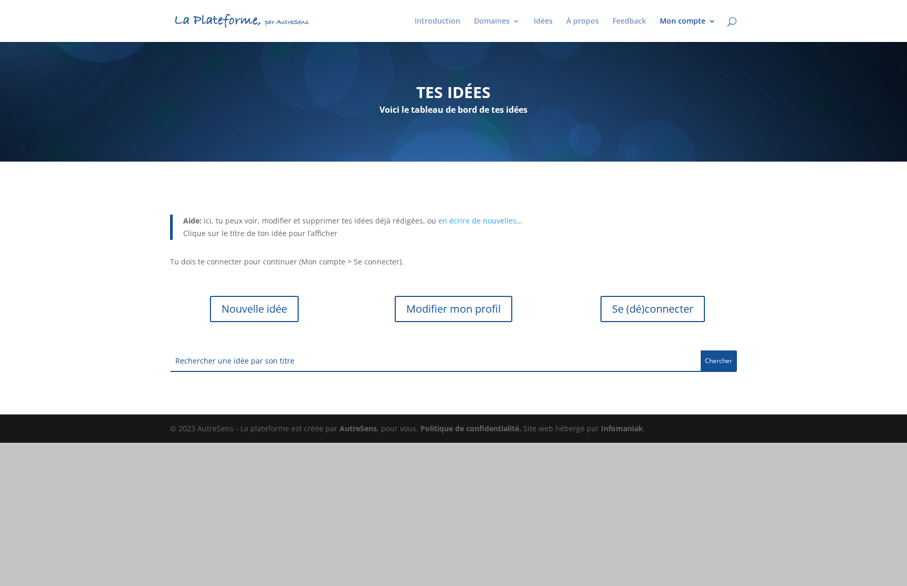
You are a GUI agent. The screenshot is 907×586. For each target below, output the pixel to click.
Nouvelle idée (254, 309)
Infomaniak (622, 428)
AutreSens (358, 428)
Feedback (629, 21)
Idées (543, 21)
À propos (582, 21)
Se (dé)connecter (652, 309)
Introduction (437, 21)
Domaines (492, 21)
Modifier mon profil (453, 309)
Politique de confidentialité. (470, 428)
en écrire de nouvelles (477, 221)
